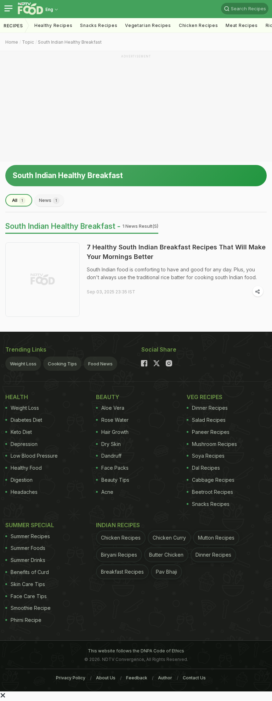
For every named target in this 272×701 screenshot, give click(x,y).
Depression (24, 444)
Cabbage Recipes (213, 480)
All (17, 200)
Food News (100, 363)
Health (16, 397)
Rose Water (115, 420)
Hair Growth (115, 432)
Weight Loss (23, 363)
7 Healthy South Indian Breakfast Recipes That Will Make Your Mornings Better (176, 251)
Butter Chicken (166, 555)
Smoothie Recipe (31, 608)
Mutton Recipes (216, 538)
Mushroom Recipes (214, 444)
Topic (28, 42)
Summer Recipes (30, 536)
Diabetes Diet (26, 420)
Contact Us (194, 677)
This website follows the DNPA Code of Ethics (136, 650)
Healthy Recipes (53, 25)
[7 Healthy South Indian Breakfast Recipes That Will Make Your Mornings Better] (42, 279)
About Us (105, 677)
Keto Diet (21, 432)
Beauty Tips (115, 480)
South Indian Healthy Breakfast (70, 42)
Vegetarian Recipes (148, 25)
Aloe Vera (112, 408)
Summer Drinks (28, 560)
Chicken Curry (169, 538)
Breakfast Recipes (122, 572)
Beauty (107, 397)
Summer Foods (28, 548)
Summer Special (29, 525)
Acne (107, 492)
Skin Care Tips (28, 584)
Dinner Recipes (210, 408)
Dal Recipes (206, 468)
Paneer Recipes (211, 432)
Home (11, 42)
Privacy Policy (70, 677)
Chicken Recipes (198, 25)
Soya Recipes (208, 456)
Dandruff (111, 456)
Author (165, 677)
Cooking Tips (62, 363)
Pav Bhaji (166, 572)
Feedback (136, 677)
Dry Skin (111, 444)
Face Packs (115, 468)
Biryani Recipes (119, 555)
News (48, 200)
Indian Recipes (118, 525)
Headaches (24, 492)
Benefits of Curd (30, 572)
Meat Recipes (241, 25)
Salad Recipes (209, 420)
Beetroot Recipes (212, 492)
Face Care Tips (29, 596)
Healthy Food (26, 468)
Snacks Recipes (98, 25)
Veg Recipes (204, 397)
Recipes (13, 25)
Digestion (22, 480)
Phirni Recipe (26, 620)
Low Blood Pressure (34, 456)
